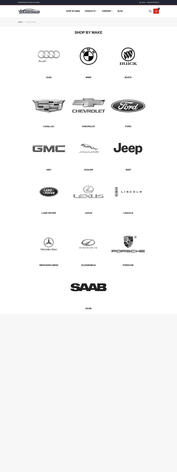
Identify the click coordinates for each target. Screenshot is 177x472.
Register (155, 2)
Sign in (149, 2)
